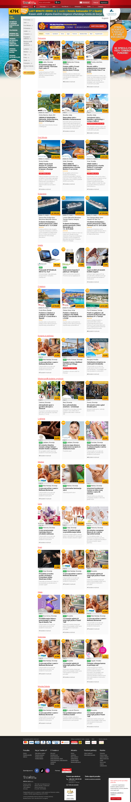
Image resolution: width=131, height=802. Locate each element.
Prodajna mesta (39, 756)
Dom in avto (103, 762)
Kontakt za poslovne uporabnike (93, 779)
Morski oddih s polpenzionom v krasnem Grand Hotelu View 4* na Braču (96, 69)
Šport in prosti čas (104, 758)
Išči (59, 2)
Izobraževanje (103, 765)
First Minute (66, 6)
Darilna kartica (29, 72)
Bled (91, 33)
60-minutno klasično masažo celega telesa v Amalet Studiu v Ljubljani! (48, 447)
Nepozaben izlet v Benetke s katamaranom (72, 118)
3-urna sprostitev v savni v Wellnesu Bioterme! (48, 363)
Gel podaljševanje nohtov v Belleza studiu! (72, 714)
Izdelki (90, 6)
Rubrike (102, 750)
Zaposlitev (73, 755)
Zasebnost (53, 762)
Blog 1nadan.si (74, 756)
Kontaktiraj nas (54, 755)
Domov (25, 753)
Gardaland (55, 33)
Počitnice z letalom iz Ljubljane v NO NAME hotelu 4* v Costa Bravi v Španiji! (48, 315)
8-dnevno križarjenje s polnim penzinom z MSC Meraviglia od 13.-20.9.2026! (72, 226)
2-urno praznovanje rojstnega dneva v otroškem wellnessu (46, 532)
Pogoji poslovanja (54, 756)
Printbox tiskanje (39, 758)
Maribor (28, 52)
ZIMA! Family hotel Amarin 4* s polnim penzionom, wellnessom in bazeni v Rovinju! (48, 166)
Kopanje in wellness (27, 37)
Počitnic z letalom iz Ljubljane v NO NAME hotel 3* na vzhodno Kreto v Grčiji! (72, 315)
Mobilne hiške (83, 33)
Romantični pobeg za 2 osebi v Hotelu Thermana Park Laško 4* (48, 66)
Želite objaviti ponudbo (89, 755)
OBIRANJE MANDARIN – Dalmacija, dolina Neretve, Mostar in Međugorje (48, 119)
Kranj (26, 57)
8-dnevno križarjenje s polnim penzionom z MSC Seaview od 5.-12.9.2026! (48, 223)
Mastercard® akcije (76, 762)
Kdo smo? (52, 753)
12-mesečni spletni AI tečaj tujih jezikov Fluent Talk (96, 575)
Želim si (25, 756)
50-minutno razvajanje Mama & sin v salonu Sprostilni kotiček (95, 532)
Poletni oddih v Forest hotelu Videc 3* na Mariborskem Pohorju (71, 68)
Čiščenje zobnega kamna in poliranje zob (96, 664)
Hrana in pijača (103, 755)
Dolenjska (28, 63)
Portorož (75, 33)
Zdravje (102, 764)
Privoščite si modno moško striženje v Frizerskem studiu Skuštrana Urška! (46, 576)
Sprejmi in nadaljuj (115, 798)
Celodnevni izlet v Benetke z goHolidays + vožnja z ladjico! (95, 119)
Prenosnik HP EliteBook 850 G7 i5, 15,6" (47, 271)
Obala (27, 60)
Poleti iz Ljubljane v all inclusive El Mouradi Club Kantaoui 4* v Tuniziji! (96, 314)
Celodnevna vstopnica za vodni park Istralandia (96, 363)
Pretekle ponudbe (27, 755)
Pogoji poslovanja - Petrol (56, 758)
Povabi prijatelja (75, 760)
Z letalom (102, 6)
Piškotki (52, 764)
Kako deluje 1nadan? (40, 753)
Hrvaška (47, 33)
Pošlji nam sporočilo (73, 784)
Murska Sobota (44, 686)
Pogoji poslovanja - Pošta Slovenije (58, 760)
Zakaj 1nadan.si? (88, 753)
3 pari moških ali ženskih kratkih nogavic (96, 271)
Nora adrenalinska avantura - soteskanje (71, 406)
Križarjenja (79, 6)
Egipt (68, 33)
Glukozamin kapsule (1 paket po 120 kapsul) (71, 271)
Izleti (55, 6)
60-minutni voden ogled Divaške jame (96, 406)
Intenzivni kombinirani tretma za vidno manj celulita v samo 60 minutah (95, 491)
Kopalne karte (98, 33)
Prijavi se (96, 2)
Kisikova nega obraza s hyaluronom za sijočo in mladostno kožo (71, 447)
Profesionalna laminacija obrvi (72, 489)
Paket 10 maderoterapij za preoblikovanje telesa (72, 531)
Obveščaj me (86, 2)
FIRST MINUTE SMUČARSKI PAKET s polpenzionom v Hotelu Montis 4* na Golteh (71, 166)
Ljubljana (27, 6)
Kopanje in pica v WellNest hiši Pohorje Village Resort (72, 364)
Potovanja (44, 6)
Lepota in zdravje (104, 756)
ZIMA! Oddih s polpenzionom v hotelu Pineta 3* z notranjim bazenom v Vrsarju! (95, 166)
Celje (27, 55)
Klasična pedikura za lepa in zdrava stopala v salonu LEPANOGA (96, 447)
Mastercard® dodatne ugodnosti (28, 43)
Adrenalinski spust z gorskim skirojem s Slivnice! (46, 406)
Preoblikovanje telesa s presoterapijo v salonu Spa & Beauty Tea (47, 620)
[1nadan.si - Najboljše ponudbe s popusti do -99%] (29, 2)
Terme (62, 33)
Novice (72, 753)
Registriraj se (104, 2)
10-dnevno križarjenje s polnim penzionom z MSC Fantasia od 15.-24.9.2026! (96, 223)
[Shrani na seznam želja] (57, 43)
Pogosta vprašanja (39, 755)
